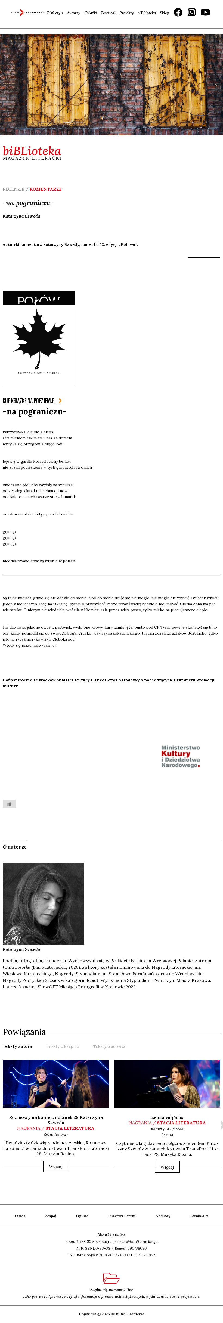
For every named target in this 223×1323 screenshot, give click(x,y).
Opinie (82, 1215)
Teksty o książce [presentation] (63, 1046)
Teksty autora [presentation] (17, 1046)
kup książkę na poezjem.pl (29, 401)
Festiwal (108, 12)
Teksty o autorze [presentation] (109, 1046)
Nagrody (163, 1215)
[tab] (17, 1046)
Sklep (164, 12)
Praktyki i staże (122, 1215)
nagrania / (55, 1128)
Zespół (50, 1215)
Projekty (126, 12)
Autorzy (73, 12)
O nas (20, 1215)
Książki (90, 12)
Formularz (199, 1215)
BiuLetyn (55, 12)
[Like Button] (9, 804)
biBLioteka (147, 12)
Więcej (56, 1166)
